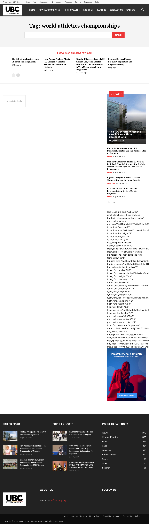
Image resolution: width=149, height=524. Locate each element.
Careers (78, 2)
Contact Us (88, 2)
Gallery (97, 2)
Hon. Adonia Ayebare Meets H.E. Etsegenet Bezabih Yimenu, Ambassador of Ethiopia (57, 63)
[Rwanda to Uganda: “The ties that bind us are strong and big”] (60, 436)
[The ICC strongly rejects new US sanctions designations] (126, 119)
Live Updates (57, 2)
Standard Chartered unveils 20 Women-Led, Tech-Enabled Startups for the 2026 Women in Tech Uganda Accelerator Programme (90, 64)
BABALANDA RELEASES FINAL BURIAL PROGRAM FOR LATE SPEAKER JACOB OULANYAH (81, 465)
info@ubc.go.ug (58, 500)
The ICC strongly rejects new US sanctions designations (25, 60)
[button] (142, 10)
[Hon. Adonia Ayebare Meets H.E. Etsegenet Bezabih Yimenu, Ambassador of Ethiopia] (10, 450)
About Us (68, 2)
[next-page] (18, 75)
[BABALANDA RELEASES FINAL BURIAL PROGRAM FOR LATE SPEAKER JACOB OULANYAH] (60, 466)
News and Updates (40, 2)
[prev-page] (13, 75)
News (109, 156)
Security (111, 183)
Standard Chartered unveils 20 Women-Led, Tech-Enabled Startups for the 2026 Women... (32, 462)
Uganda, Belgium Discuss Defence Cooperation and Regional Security (120, 62)
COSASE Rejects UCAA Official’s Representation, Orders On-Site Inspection (122, 191)
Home (27, 2)
